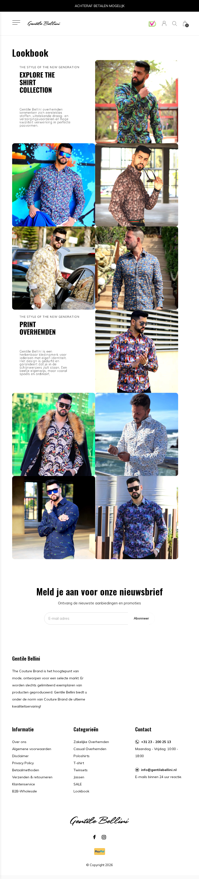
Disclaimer (20, 756)
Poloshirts (82, 756)
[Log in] (164, 23)
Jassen (79, 777)
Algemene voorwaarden (31, 749)
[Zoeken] (174, 23)
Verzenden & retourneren (32, 777)
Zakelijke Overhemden (91, 742)
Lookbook (81, 791)
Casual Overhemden (90, 749)
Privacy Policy (23, 763)
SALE (78, 784)
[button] (16, 22)
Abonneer (141, 618)
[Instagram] (104, 837)
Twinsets (81, 770)
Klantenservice (23, 784)
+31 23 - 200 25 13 (156, 742)
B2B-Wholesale (24, 791)
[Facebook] (94, 837)
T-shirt (79, 763)
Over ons (19, 742)
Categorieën (86, 729)
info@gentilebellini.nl (159, 770)
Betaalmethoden (25, 770)
